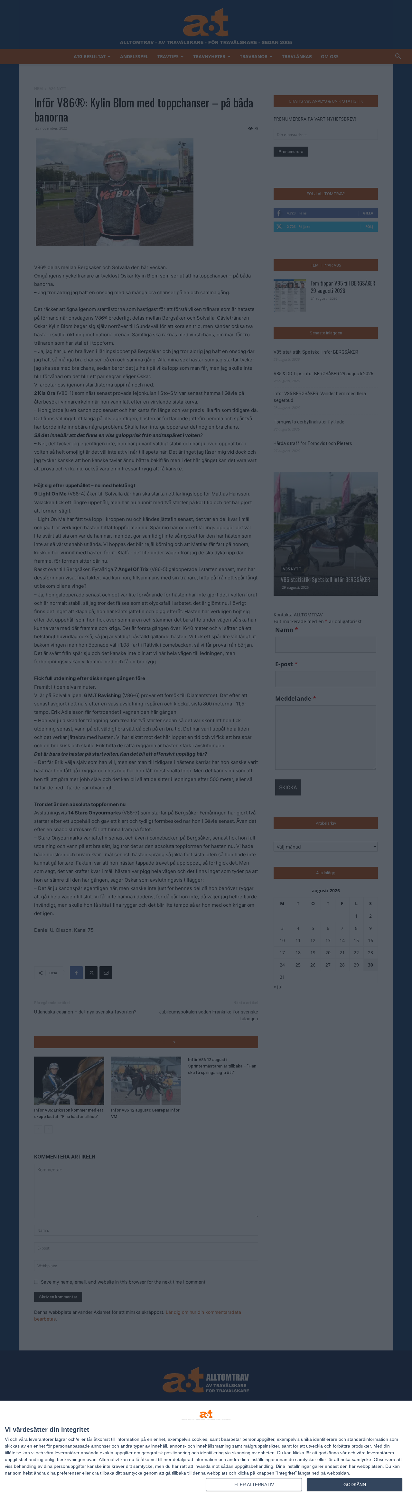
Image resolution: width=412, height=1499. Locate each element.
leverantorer (41, 1439)
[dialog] (206, 1450)
